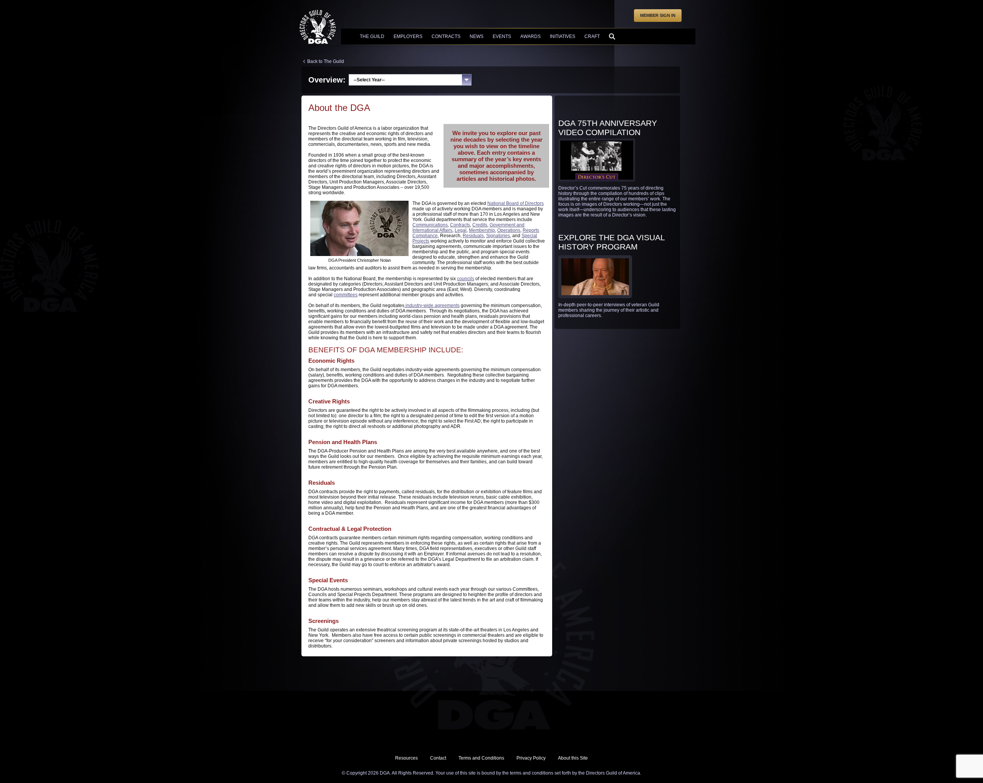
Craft (592, 36)
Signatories (498, 235)
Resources (406, 758)
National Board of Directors (515, 203)
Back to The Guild (325, 61)
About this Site (573, 758)
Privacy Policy (531, 758)
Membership (482, 230)
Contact (438, 758)
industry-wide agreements (432, 305)
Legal (461, 230)
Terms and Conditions (481, 758)
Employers (408, 36)
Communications (430, 225)
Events (502, 36)
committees (345, 294)
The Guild (372, 36)
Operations (508, 230)
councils (465, 278)
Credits (479, 225)
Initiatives (562, 36)
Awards (530, 36)
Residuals (473, 235)
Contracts (446, 36)
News (476, 36)
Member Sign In (657, 15)
